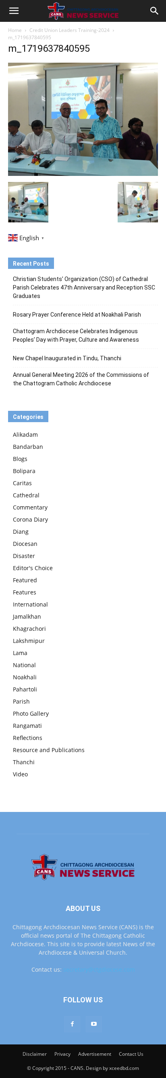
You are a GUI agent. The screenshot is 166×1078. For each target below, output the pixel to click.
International (30, 604)
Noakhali (25, 677)
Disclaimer (35, 1054)
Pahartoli (25, 689)
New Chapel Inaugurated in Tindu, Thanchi (67, 358)
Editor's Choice (33, 568)
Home (15, 30)
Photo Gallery (31, 713)
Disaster (24, 556)
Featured (25, 580)
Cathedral (26, 495)
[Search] (154, 11)
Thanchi (24, 762)
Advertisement (94, 1054)
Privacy (62, 1054)
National (24, 665)
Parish (21, 701)
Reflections (27, 738)
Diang (21, 531)
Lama (20, 653)
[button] (14, 11)
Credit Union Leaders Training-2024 (69, 30)
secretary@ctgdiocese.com (99, 969)
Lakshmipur (29, 641)
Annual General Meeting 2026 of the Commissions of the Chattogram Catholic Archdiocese (81, 379)
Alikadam (25, 434)
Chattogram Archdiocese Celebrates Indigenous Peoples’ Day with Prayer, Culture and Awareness (76, 335)
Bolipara (24, 471)
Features (24, 592)
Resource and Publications (49, 750)
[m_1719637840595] (83, 173)
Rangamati (27, 725)
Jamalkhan (27, 616)
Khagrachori (29, 628)
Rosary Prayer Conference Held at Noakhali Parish (77, 314)
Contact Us (131, 1054)
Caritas (22, 483)
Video (20, 774)
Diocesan (25, 543)
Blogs (20, 459)
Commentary (30, 507)
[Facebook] (72, 1024)
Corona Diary (30, 519)
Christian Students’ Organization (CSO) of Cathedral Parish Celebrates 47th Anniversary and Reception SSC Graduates (84, 287)
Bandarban (28, 446)
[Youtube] (94, 1024)
